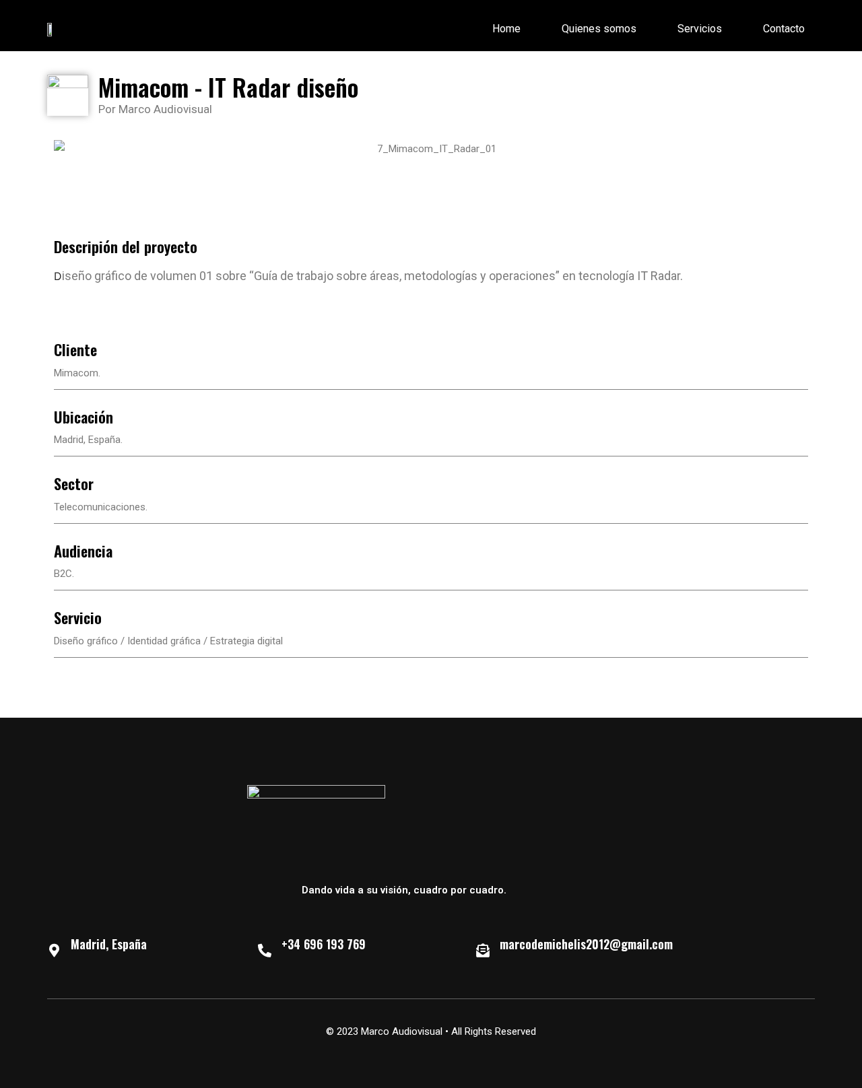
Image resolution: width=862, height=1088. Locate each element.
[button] (67, 149)
